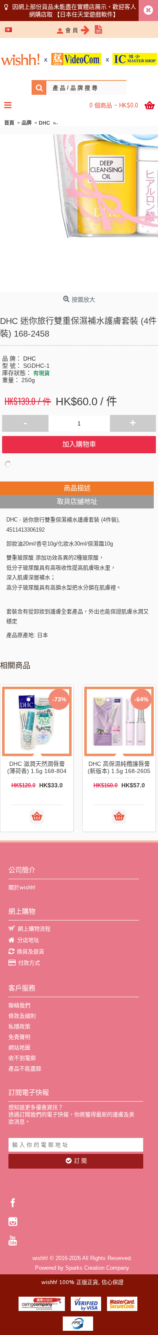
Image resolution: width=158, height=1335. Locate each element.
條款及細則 (22, 1016)
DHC (29, 358)
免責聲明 (19, 1037)
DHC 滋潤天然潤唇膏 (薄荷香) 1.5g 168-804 (37, 767)
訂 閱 (80, 1161)
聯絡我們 (19, 1005)
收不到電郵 (22, 1058)
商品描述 (77, 488)
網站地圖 (19, 1047)
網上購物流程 (34, 929)
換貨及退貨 (30, 951)
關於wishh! (21, 887)
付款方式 (29, 963)
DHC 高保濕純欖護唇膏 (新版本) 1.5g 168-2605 (119, 767)
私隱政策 (19, 1026)
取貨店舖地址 (77, 501)
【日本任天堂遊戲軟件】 (86, 14)
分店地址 (28, 940)
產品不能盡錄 (24, 1068)
